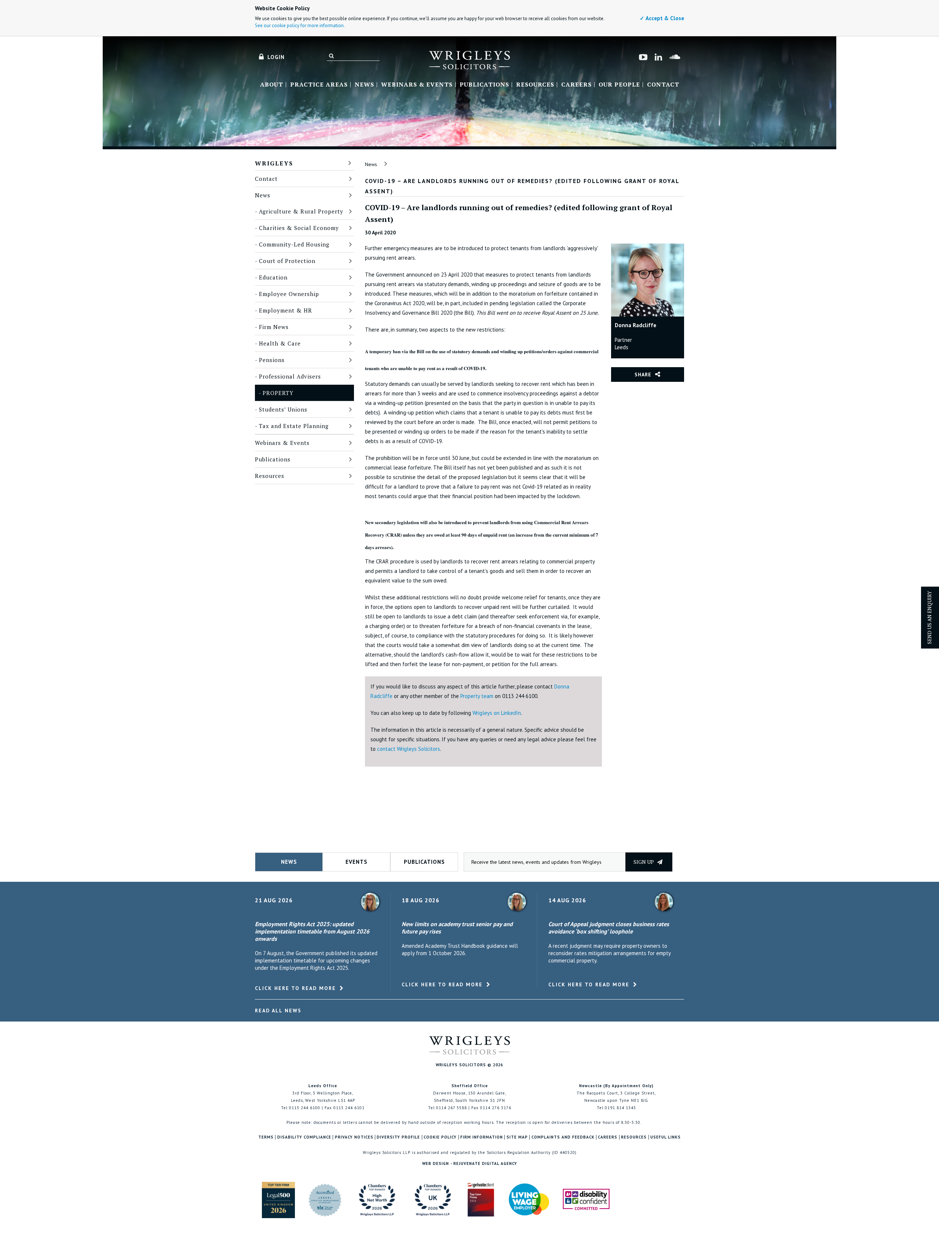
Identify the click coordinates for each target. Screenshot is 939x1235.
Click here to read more (295, 988)
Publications (484, 84)
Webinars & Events (417, 84)
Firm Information (481, 1137)
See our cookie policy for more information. (300, 25)
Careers (576, 84)
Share (643, 374)
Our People (619, 84)
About (271, 84)
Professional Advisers (290, 376)
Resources (535, 84)
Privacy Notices (354, 1137)
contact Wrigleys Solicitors (408, 748)
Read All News (278, 1010)
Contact (663, 84)
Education (273, 277)
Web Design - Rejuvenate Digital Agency (469, 1163)
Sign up (644, 861)
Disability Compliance (304, 1137)
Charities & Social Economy (299, 227)
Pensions (272, 359)
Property (278, 393)
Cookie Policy (440, 1137)
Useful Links (665, 1137)
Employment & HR (285, 310)
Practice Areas (319, 84)
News (364, 84)
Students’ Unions (283, 409)
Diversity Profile (398, 1137)
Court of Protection (287, 260)
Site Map (517, 1137)
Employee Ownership (289, 293)
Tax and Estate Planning (294, 426)
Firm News (274, 326)
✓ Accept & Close (662, 18)
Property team (476, 696)
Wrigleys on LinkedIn (496, 712)
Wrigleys (274, 163)
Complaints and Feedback (563, 1137)
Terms (266, 1137)
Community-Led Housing (294, 244)
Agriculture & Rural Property (301, 211)
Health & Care (280, 343)
